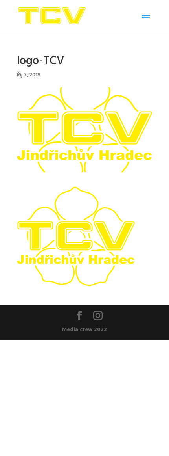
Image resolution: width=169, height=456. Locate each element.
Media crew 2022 (84, 329)
